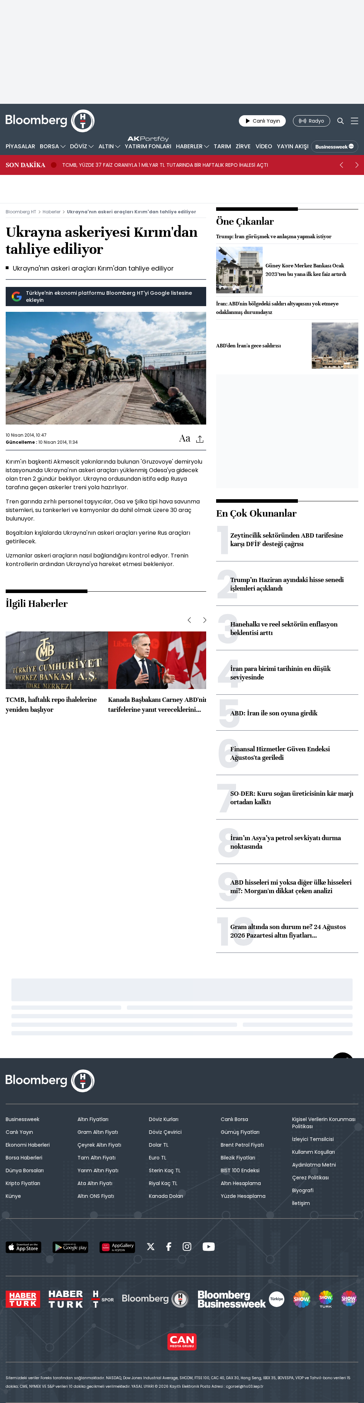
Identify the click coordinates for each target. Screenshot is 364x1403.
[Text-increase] (185, 438)
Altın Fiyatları (92, 1119)
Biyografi (303, 1190)
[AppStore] (23, 1247)
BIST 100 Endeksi (240, 1170)
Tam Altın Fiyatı (96, 1157)
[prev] (341, 165)
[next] (357, 165)
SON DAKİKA (25, 165)
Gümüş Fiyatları (240, 1132)
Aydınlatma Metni (314, 1164)
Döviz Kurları (163, 1119)
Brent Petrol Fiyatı (242, 1144)
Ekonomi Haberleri (28, 1144)
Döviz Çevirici (165, 1132)
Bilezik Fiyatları (238, 1157)
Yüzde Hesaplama (243, 1196)
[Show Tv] (301, 1299)
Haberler (51, 212)
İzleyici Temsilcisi (313, 1139)
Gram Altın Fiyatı (97, 1132)
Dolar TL (158, 1144)
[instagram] (187, 1248)
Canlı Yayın (19, 1132)
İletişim (301, 1203)
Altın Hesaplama (241, 1183)
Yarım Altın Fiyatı (97, 1170)
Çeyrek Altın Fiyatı (99, 1144)
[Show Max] (349, 1299)
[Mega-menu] (354, 121)
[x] (150, 1248)
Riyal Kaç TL (163, 1183)
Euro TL (157, 1157)
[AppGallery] (117, 1247)
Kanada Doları (166, 1196)
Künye (13, 1196)
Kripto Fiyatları (23, 1183)
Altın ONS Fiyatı (95, 1196)
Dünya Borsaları (25, 1170)
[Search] (340, 121)
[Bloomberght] (50, 121)
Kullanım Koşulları (313, 1152)
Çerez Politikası (310, 1177)
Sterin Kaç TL (165, 1170)
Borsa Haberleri (24, 1157)
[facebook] (168, 1248)
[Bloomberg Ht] (155, 1299)
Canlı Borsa (234, 1119)
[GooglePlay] (70, 1247)
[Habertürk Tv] (66, 1299)
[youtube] (209, 1248)
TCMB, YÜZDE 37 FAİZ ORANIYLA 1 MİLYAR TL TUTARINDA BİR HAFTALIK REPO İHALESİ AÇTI (165, 165)
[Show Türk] (325, 1299)
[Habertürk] (23, 1299)
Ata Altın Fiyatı (94, 1183)
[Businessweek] (241, 1299)
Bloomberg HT (21, 212)
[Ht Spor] (102, 1299)
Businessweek (22, 1119)
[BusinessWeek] (334, 146)
